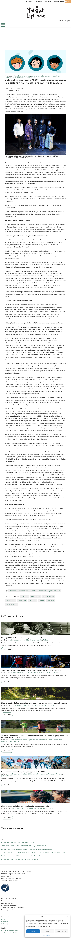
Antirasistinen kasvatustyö (9, 905)
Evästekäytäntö (46, 935)
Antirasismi (17, 76)
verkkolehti (20, 77)
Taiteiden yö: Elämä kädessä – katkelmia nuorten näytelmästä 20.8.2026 (24, 846)
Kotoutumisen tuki (37, 705)
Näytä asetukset (61, 931)
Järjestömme (38, 1)
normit (33, 591)
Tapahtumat (55, 672)
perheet (51, 808)
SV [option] (63, 21)
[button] (67, 917)
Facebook (4, 921)
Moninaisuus (56, 76)
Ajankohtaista (14, 640)
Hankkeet (4, 901)
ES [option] (69, 21)
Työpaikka (59, 774)
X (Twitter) (4, 924)
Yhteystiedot (28, 1)
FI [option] (60, 21)
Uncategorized (58, 740)
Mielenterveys (37, 672)
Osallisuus (8, 77)
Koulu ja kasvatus (36, 640)
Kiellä (47, 931)
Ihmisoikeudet (25, 76)
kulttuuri (30, 672)
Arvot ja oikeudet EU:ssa (9, 933)
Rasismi (14, 77)
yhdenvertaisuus (30, 77)
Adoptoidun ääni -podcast (9, 930)
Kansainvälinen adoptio (8, 898)
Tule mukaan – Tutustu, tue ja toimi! (12, 907)
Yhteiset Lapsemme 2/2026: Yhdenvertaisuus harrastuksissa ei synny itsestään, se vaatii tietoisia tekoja (34, 852)
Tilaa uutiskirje (48, 1)
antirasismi (13, 591)
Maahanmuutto (34, 774)
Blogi (29, 640)
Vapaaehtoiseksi (59, 1)
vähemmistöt (42, 591)
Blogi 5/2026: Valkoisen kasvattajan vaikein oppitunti (18, 842)
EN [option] (66, 21)
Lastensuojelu (46, 76)
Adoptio (13, 808)
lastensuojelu (23, 591)
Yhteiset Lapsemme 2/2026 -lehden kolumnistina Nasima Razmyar (23, 856)
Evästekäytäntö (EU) (7, 910)
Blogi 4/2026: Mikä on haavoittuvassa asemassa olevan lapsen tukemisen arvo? (27, 849)
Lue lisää (7, 649)
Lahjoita (67, 1)
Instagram (4, 919)
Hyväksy (33, 931)
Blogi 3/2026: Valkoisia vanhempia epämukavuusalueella (19, 859)
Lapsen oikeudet (36, 76)
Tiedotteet (51, 774)
